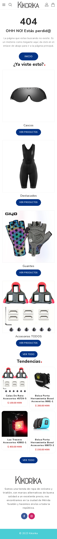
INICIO (28, 56)
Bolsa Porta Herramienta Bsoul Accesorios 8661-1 (42, 398)
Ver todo (29, 354)
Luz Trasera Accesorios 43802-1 (14, 441)
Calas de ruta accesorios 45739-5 (14, 397)
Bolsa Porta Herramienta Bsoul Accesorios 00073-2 (42, 442)
